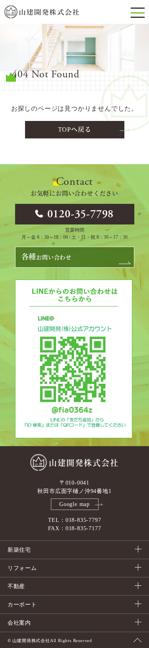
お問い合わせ (46, 257)
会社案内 (19, 623)
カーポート (22, 605)
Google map (74, 504)
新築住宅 (19, 550)
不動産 (16, 586)
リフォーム (22, 568)
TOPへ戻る (74, 129)
